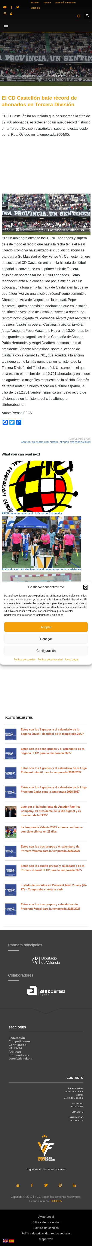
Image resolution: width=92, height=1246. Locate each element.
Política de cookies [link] (25, 659)
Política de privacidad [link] (50, 659)
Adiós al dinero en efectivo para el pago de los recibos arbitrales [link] (41, 569)
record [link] (64, 442)
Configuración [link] (46, 650)
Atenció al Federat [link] (65, 2)
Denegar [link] (46, 638)
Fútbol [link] (54, 442)
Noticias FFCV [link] (72, 76)
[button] (85, 587)
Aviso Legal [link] (72, 659)
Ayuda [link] (47, 2)
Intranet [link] (35, 2)
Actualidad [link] (56, 76)
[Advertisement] (46, 167)
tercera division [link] (80, 442)
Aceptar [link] (46, 627)
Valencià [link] (35, 7)
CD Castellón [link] (40, 442)
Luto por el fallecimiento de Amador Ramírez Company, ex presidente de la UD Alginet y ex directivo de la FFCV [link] (51, 811)
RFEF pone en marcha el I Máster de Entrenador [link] (32, 513)
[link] (5, 7)
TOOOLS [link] (56, 1201)
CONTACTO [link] (77, 1112)
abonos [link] (26, 442)
